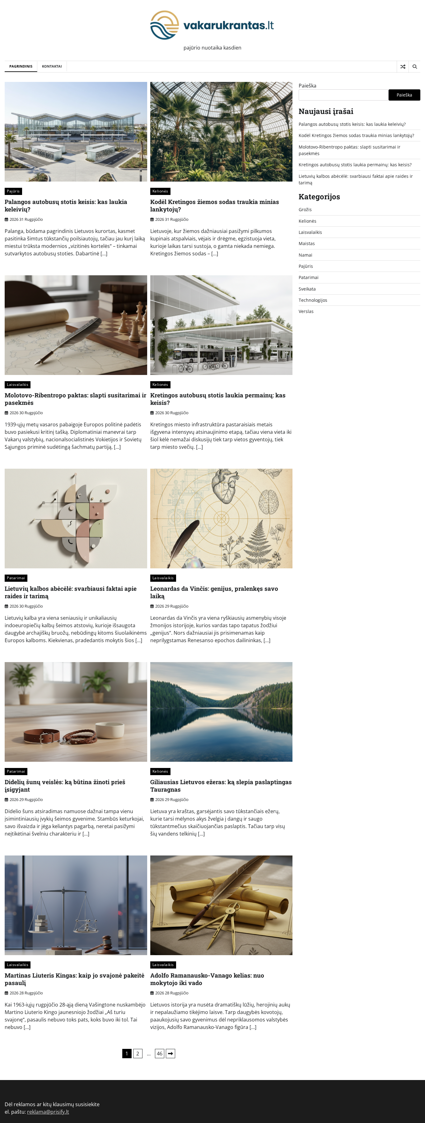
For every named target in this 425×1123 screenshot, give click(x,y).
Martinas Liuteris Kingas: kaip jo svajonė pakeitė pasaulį (74, 979)
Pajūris (13, 191)
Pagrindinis (20, 66)
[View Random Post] (403, 67)
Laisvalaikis (17, 384)
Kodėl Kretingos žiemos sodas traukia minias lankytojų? (214, 205)
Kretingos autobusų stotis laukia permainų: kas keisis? (218, 399)
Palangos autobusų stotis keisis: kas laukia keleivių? (66, 205)
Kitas (170, 1053)
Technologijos (313, 300)
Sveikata (307, 289)
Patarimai (16, 577)
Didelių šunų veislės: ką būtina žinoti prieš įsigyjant (65, 786)
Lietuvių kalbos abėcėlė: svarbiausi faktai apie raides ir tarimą (71, 592)
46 (159, 1053)
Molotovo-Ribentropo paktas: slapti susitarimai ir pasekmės (75, 399)
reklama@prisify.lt (48, 1111)
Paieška (307, 85)
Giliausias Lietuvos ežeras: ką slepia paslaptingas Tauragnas (221, 786)
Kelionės (160, 191)
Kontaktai (52, 66)
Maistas (307, 243)
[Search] (414, 67)
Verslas (306, 311)
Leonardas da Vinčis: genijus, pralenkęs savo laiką (214, 592)
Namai (305, 255)
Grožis (305, 209)
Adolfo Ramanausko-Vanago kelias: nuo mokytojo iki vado (207, 979)
